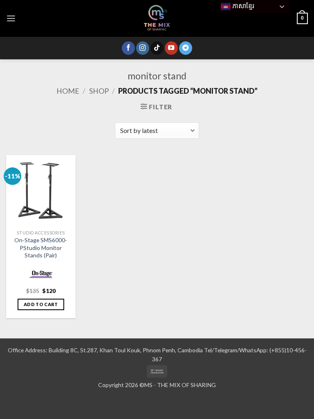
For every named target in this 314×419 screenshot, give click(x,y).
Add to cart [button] (41, 304)
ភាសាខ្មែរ (242, 5)
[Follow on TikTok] (157, 48)
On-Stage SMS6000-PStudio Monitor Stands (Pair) (40, 247)
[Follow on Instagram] (142, 48)
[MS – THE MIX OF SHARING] (157, 18)
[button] (11, 18)
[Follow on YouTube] (171, 48)
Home (67, 90)
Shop (99, 90)
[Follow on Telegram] (185, 48)
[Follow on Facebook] (128, 48)
